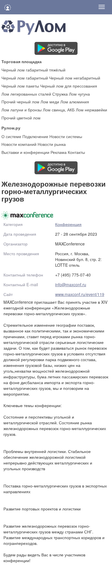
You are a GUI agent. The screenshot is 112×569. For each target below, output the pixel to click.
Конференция (68, 224)
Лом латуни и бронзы (21, 110)
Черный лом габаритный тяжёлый (33, 70)
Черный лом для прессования (68, 86)
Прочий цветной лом (20, 118)
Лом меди (49, 101)
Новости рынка (52, 144)
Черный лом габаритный (24, 78)
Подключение (35, 136)
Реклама (59, 152)
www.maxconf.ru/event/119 (79, 294)
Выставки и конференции (25, 152)
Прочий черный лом (20, 101)
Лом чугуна (79, 94)
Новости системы (65, 136)
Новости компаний (18, 144)
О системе (11, 136)
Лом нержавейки (91, 110)
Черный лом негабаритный (74, 78)
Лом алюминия (74, 101)
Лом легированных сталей (26, 94)
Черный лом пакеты (20, 86)
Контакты (76, 152)
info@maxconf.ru (70, 284)
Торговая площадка (21, 61)
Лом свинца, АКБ (59, 110)
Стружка (60, 94)
